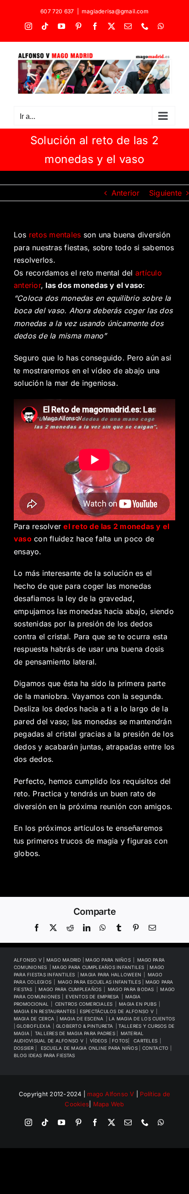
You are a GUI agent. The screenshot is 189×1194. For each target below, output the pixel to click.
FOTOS (120, 1040)
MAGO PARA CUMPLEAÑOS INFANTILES (98, 967)
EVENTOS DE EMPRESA (92, 996)
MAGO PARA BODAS (131, 989)
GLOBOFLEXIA (33, 1026)
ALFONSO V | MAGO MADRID (48, 960)
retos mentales (55, 234)
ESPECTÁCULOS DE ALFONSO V (117, 1011)
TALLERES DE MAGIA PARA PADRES (76, 1033)
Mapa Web (108, 1104)
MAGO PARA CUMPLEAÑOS (70, 989)
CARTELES (145, 1040)
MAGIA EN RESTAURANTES (45, 1011)
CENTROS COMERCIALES (84, 1004)
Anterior (125, 192)
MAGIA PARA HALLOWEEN (110, 974)
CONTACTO (156, 1048)
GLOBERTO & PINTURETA (84, 1026)
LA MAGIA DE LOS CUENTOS (142, 1018)
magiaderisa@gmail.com (115, 11)
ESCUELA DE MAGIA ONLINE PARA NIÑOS (90, 1048)
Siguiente (165, 192)
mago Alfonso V (110, 1094)
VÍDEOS (98, 1040)
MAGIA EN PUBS (137, 1004)
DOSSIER (24, 1048)
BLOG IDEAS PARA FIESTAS (44, 1055)
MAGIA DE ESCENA (82, 1018)
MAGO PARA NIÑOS (108, 960)
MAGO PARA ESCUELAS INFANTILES (100, 982)
